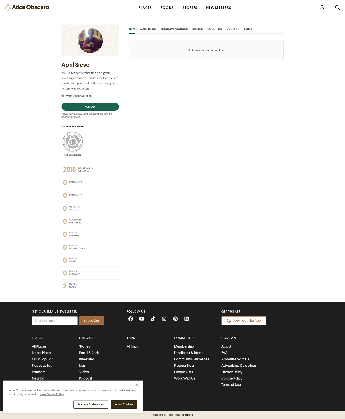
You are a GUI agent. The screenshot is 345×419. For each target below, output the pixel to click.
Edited (248, 29)
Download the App (247, 320)
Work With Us (184, 378)
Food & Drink (89, 352)
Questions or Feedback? (172, 414)
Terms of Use (231, 384)
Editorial (87, 337)
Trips (131, 337)
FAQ (224, 352)
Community (184, 337)
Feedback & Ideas (188, 352)
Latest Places (42, 352)
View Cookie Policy (52, 394)
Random (39, 372)
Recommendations (174, 29)
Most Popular (42, 359)
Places (38, 337)
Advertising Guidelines (238, 365)
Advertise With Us (235, 359)
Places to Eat (42, 365)
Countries (214, 29)
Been (132, 29)
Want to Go (148, 29)
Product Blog (184, 365)
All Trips (132, 346)
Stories (197, 29)
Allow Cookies (124, 404)
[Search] (337, 7)
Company (229, 337)
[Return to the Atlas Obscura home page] (28, 7)
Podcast (85, 378)
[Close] (136, 385)
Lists (82, 365)
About (226, 346)
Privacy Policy (231, 372)
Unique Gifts (183, 372)
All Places (39, 346)
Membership (184, 346)
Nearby (38, 378)
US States (233, 29)
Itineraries (86, 359)
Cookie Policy (231, 378)
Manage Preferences (91, 404)
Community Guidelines (191, 359)
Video (84, 372)
